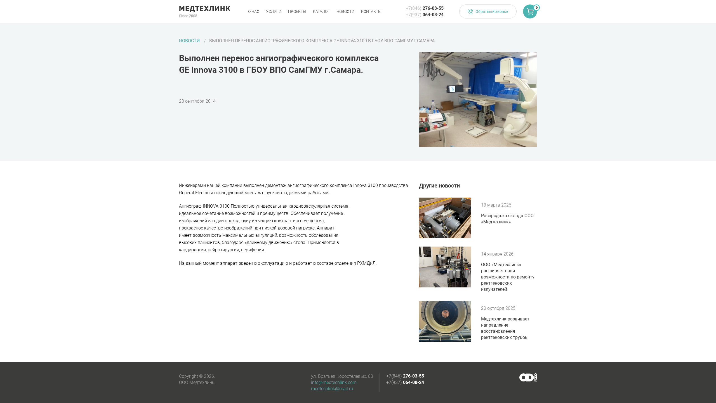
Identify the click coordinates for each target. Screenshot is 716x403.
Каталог (321, 11)
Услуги (273, 11)
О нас (253, 11)
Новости (345, 11)
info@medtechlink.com (334, 382)
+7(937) (425, 14)
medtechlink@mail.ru (332, 388)
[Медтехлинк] (204, 11)
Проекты (297, 11)
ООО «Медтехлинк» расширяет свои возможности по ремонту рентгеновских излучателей (507, 277)
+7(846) (425, 8)
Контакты (371, 11)
